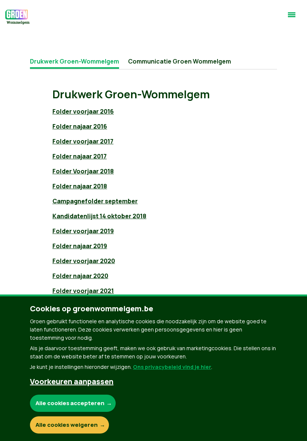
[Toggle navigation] (291, 18)
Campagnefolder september (95, 201)
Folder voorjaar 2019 (83, 231)
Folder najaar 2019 (79, 246)
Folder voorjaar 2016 (83, 111)
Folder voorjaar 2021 (83, 291)
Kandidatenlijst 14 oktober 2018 (99, 216)
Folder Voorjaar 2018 (83, 171)
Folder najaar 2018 (79, 186)
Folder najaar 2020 (80, 276)
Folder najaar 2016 (79, 126)
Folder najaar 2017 (79, 156)
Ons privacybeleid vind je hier (172, 366)
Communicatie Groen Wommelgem (179, 61)
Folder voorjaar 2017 (82, 141)
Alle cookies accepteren (70, 403)
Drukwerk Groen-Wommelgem (74, 61)
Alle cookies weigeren (67, 425)
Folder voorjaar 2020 (83, 261)
